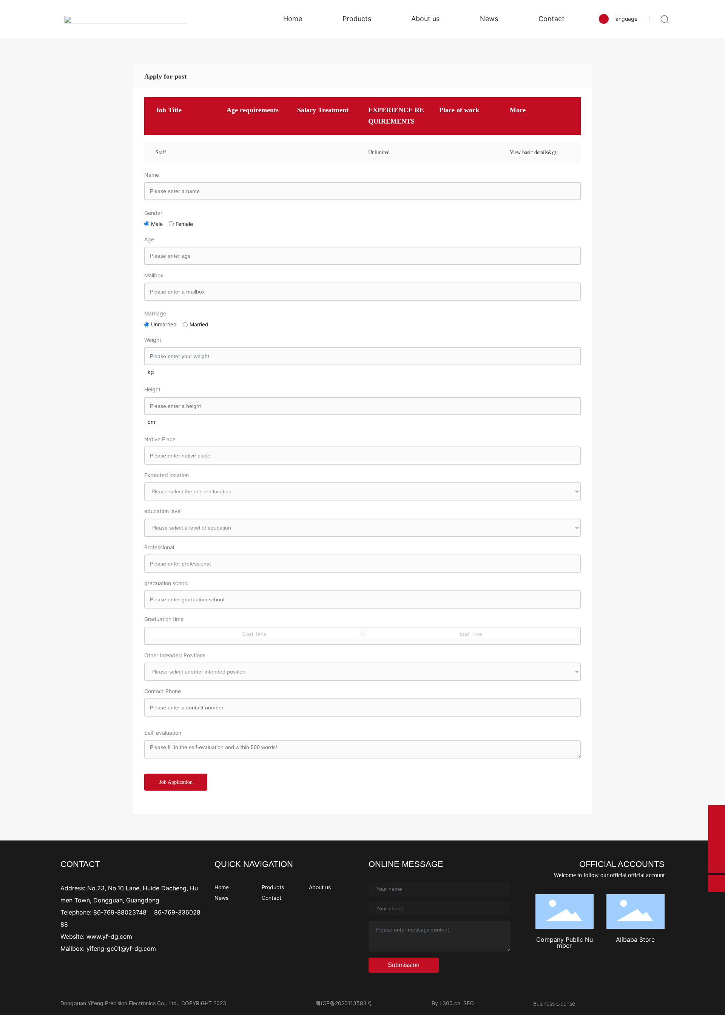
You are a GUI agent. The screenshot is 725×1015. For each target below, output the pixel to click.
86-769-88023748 (120, 912)
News (221, 897)
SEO (468, 1003)
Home (221, 887)
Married (199, 324)
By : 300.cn (446, 1003)
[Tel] (716, 830)
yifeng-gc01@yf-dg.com (121, 948)
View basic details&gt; (534, 152)
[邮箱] (716, 847)
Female (184, 224)
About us (320, 887)
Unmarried (164, 324)
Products (273, 887)
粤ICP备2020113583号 (344, 1003)
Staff (161, 152)
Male (157, 224)
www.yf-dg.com (109, 936)
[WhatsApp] (716, 813)
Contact (271, 897)
